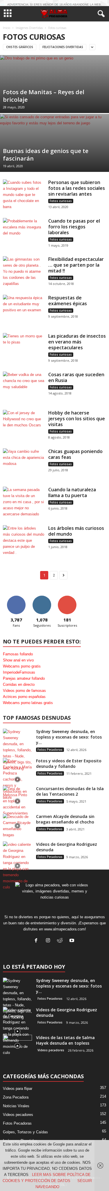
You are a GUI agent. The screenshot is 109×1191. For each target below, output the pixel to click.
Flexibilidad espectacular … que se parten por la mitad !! (76, 265)
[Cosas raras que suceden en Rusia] (23, 387)
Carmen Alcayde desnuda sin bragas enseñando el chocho (65, 819)
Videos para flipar (17, 1088)
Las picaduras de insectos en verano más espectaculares (77, 342)
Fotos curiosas (61, 201)
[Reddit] (61, 941)
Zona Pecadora (15, 1097)
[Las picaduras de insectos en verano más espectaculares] (23, 348)
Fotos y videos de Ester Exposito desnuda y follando (68, 763)
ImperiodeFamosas (19, 672)
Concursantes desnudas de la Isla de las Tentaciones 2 (70, 791)
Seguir (41, 598)
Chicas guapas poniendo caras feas (75, 454)
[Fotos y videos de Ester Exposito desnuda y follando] (17, 779)
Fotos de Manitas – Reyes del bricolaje (43, 95)
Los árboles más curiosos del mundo (76, 531)
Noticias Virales (16, 1106)
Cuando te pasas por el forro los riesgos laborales (74, 227)
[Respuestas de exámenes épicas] (23, 310)
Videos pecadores (50, 1050)
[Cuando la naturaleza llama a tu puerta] (23, 502)
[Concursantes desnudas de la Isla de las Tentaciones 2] (17, 801)
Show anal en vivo (18, 660)
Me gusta (16, 598)
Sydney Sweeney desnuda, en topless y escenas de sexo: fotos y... (69, 737)
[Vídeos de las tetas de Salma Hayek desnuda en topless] (17, 1046)
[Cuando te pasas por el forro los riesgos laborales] (23, 233)
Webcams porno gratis (22, 666)
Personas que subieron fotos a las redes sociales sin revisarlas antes (76, 188)
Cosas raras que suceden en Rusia (76, 377)
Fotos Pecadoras (49, 750)
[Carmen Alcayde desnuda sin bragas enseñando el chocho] (17, 826)
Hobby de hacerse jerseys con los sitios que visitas (76, 419)
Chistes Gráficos (19, 47)
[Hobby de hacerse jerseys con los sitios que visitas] (23, 425)
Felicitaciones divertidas (62, 47)
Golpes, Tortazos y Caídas (25, 1132)
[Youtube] (72, 941)
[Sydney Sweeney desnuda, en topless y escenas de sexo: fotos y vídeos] (17, 750)
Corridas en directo (19, 684)
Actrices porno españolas (24, 696)
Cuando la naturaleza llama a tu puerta (72, 492)
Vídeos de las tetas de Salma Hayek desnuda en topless (65, 1040)
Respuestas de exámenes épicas (67, 300)
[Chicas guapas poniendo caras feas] (23, 463)
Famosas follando (18, 654)
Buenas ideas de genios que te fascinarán (45, 154)
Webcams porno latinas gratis (28, 703)
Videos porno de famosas (24, 690)
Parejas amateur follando (24, 678)
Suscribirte (67, 598)
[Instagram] (49, 941)
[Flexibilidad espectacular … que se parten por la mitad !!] (23, 271)
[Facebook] (37, 941)
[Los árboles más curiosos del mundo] (23, 540)
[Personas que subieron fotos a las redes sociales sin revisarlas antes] (23, 194)
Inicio (6, 28)
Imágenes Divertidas (29, 28)
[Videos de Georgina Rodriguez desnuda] (17, 865)
